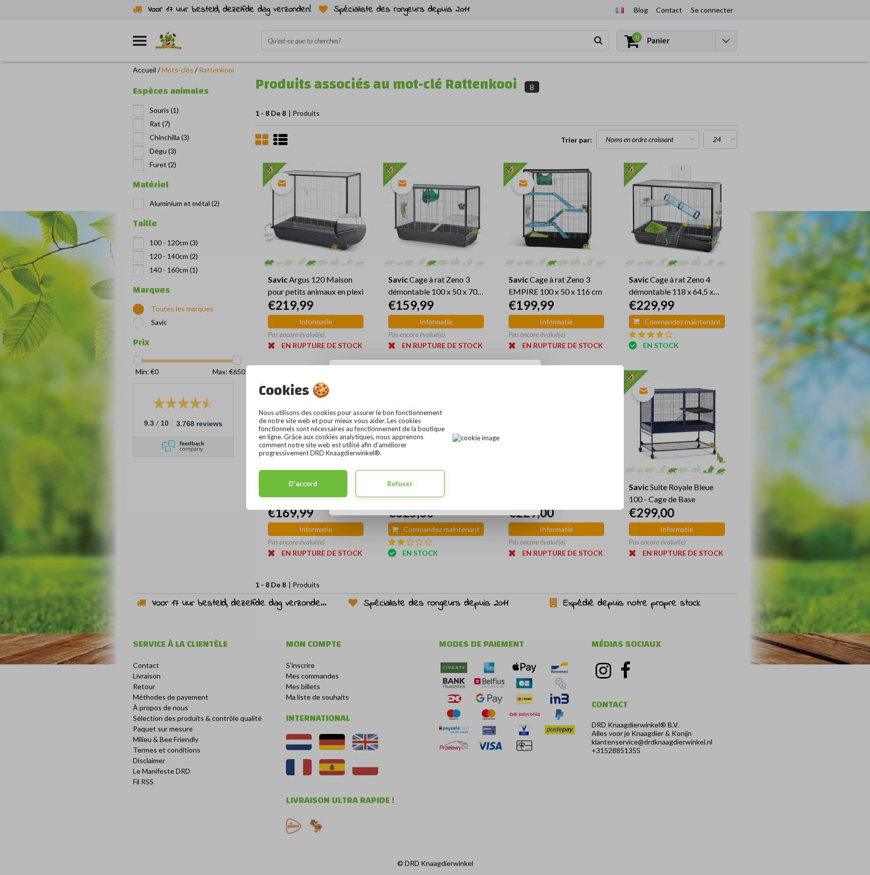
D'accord (302, 484)
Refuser (400, 484)
